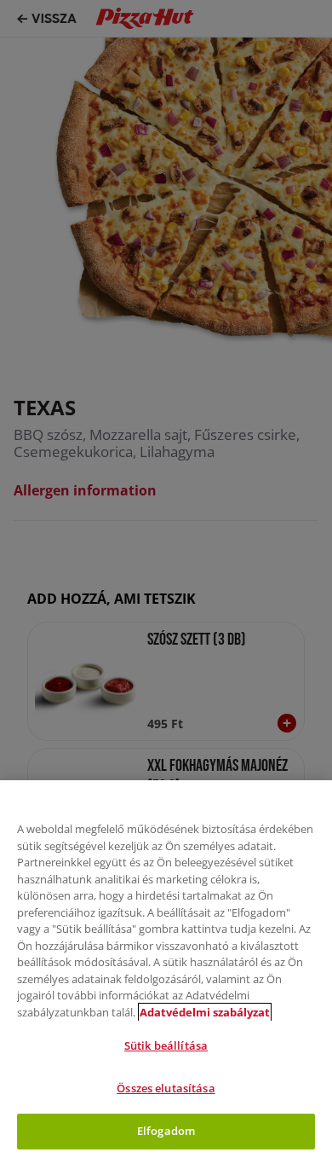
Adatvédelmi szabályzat (205, 1012)
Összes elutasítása (166, 1088)
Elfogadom (166, 1130)
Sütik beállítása (166, 1045)
